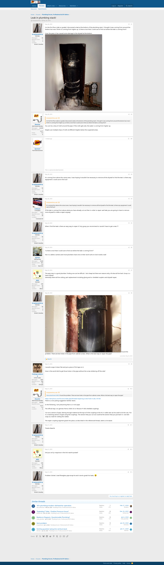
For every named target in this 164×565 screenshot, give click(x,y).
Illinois (41, 288)
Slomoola (126, 525)
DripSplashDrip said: (52, 118)
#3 (131, 174)
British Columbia (38, 44)
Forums (41, 6)
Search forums (42, 9)
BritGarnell (39, 513)
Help (124, 563)
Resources (62, 6)
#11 (131, 425)
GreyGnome (40, 525)
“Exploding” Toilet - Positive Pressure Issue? (53, 511)
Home (34, 6)
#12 (131, 449)
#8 (131, 293)
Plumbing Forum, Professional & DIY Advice (64, 507)
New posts (34, 9)
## (131, 139)
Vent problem (42, 523)
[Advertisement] (61, 154)
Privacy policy (117, 563)
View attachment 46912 (53, 395)
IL (42, 134)
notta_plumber (40, 519)
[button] (56, 6)
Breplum (126, 507)
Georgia (41, 384)
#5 (131, 223)
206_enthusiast (41, 507)
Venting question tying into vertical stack (52, 529)
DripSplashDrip (36, 20)
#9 (131, 364)
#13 (131, 472)
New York (40, 266)
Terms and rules (107, 563)
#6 (131, 247)
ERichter (39, 531)
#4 (131, 199)
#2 (131, 114)
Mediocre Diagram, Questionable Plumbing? (53, 517)
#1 (131, 24)
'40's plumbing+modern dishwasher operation (54, 505)
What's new (51, 6)
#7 (131, 270)
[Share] (129, 24)
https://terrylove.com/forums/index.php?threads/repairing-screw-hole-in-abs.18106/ (73, 399)
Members (73, 6)
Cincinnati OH (39, 219)
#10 (131, 389)
